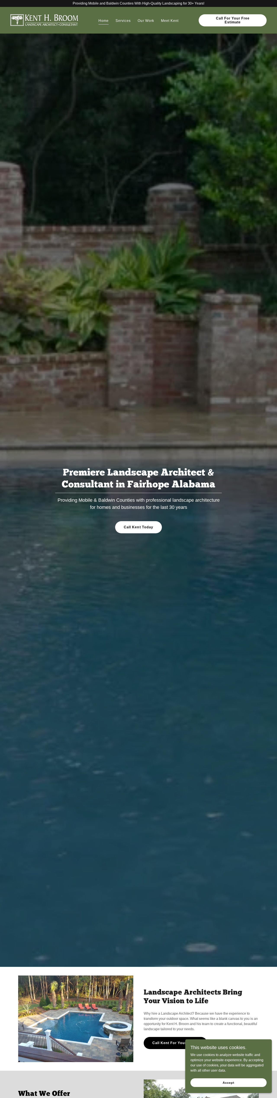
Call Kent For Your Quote (175, 1043)
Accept (228, 1082)
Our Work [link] (146, 21)
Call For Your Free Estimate (233, 20)
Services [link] (123, 21)
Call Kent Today (138, 527)
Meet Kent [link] (170, 21)
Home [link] (103, 21)
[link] (44, 20)
